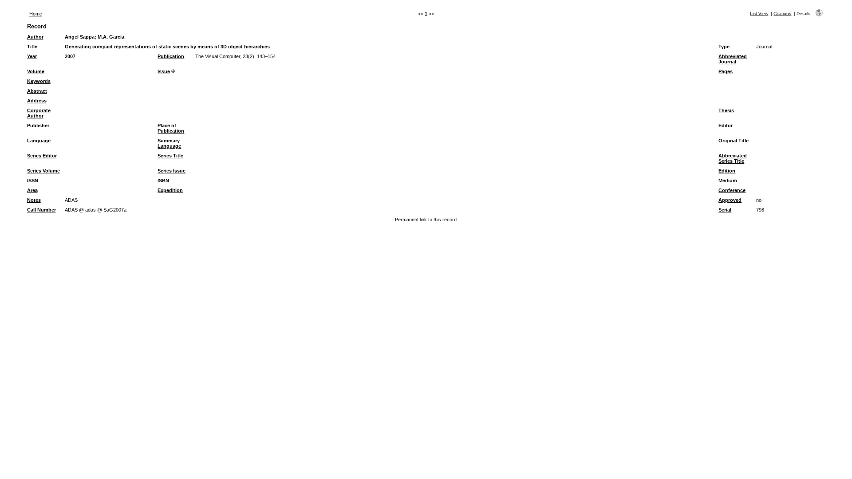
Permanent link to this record (426, 219)
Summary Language (169, 143)
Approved (730, 200)
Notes (34, 200)
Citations (782, 13)
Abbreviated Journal (732, 59)
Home (35, 13)
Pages (725, 71)
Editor (725, 125)
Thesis (726, 110)
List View (759, 13)
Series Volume (43, 170)
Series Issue (171, 170)
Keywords (39, 81)
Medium (727, 180)
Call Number (41, 209)
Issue (164, 71)
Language (39, 140)
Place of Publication (171, 128)
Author (35, 36)
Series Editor (42, 155)
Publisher (38, 125)
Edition (726, 170)
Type (724, 46)
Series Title (170, 155)
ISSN (32, 180)
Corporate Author (39, 113)
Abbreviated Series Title (732, 158)
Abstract (37, 91)
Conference (732, 190)
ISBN (163, 180)
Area (32, 190)
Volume (35, 71)
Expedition (170, 190)
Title (32, 46)
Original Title (733, 140)
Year (32, 56)
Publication (171, 56)
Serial (724, 209)
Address (37, 100)
